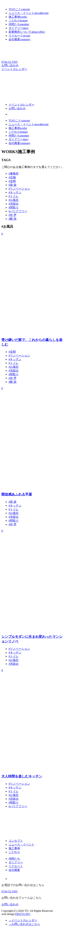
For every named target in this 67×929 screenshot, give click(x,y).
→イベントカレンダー (23, 920)
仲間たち (19, 135)
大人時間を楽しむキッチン (21, 776)
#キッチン (15, 192)
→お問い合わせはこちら (24, 924)
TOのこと (19, 120)
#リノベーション (19, 188)
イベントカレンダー (14, 69)
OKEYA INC (23, 914)
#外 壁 (12, 215)
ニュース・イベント (28, 124)
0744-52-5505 (9, 61)
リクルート (16, 866)
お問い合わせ (10, 65)
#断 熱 (12, 218)
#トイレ (14, 196)
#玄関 (12, 181)
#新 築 (12, 184)
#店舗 (12, 177)
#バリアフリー (18, 211)
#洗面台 (14, 203)
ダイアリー (19, 139)
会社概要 (19, 143)
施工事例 (18, 128)
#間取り (14, 207)
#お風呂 (14, 199)
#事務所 (14, 173)
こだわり (18, 131)
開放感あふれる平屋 (16, 494)
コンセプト (16, 840)
